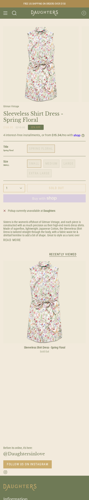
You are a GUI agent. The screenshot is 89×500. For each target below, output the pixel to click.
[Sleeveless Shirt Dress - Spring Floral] (44, 302)
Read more (12, 240)
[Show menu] (5, 13)
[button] (14, 13)
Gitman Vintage (11, 106)
